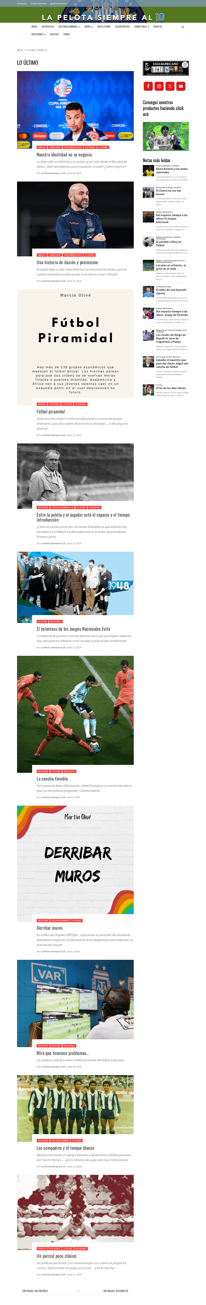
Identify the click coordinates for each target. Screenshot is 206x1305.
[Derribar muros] (75, 863)
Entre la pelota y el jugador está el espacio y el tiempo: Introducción (84, 517)
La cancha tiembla (52, 778)
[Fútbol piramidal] (75, 347)
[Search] (183, 27)
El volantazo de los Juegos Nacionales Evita (73, 628)
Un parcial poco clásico (56, 1255)
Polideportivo (122, 26)
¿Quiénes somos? (58, 3)
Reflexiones (37, 34)
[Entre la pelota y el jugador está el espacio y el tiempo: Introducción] (75, 475)
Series (87, 26)
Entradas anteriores (35, 1291)
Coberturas (140, 26)
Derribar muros (50, 927)
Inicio (34, 26)
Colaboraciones (38, 3)
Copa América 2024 (73, 147)
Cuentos (157, 26)
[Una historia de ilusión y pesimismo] (75, 218)
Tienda (66, 34)
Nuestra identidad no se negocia (64, 154)
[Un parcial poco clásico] (75, 1211)
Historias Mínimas (68, 26)
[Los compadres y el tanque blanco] (75, 1108)
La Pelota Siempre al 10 (53, 173)
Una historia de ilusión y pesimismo (67, 262)
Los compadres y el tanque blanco (65, 1147)
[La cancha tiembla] (75, 713)
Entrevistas (48, 26)
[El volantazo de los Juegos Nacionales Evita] (75, 586)
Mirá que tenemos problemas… (63, 1053)
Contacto (22, 3)
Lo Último (103, 147)
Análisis (42, 147)
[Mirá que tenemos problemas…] (75, 1003)
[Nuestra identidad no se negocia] (75, 109)
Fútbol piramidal (51, 411)
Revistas (54, 34)
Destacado (90, 147)
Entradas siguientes (116, 1291)
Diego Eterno (104, 26)
